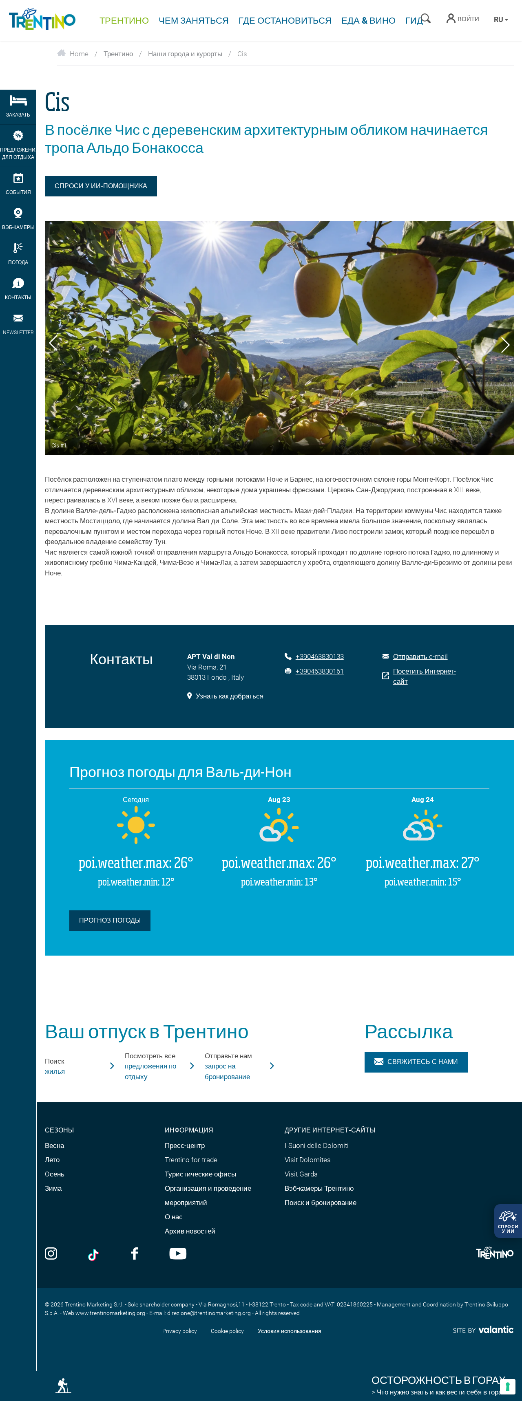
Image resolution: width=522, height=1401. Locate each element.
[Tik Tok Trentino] (94, 1254)
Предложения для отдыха (18, 153)
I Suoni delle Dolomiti (317, 1145)
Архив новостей (190, 1231)
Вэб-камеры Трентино (319, 1188)
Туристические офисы (200, 1174)
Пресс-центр (185, 1145)
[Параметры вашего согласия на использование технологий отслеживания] (507, 1386)
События (18, 192)
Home (79, 54)
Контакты (18, 297)
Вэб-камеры (18, 227)
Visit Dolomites (308, 1160)
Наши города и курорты (185, 54)
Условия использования (289, 1331)
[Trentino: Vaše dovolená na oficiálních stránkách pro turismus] (41, 20)
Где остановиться (285, 20)
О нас (174, 1217)
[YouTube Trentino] (178, 1254)
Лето (52, 1160)
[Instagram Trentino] (51, 1254)
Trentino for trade (191, 1160)
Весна (54, 1145)
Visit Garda (301, 1174)
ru (499, 19)
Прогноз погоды (110, 920)
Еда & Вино (368, 20)
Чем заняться (194, 20)
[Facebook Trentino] (134, 1254)
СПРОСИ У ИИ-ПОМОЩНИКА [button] (101, 186)
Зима (53, 1188)
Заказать (18, 115)
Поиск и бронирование (320, 1202)
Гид (414, 20)
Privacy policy (179, 1331)
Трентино (124, 20)
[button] (53, 344)
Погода (18, 262)
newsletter (18, 332)
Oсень (54, 1174)
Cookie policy (227, 1331)
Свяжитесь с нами (422, 1062)
